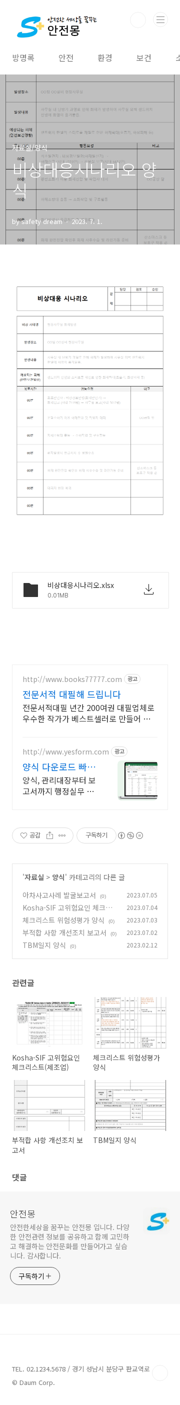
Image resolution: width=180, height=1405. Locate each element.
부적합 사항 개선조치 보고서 (64, 933)
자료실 (34, 877)
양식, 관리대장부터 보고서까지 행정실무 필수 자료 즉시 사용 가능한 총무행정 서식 (59, 785)
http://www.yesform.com (65, 752)
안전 (66, 58)
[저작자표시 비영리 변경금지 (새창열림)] (130, 836)
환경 (105, 58)
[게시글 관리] (62, 835)
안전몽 (23, 1214)
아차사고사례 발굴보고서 (59, 895)
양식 (58, 877)
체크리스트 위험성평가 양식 (63, 920)
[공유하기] (50, 835)
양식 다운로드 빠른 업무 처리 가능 (59, 766)
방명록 (23, 58)
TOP (160, 1373)
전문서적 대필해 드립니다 (71, 694)
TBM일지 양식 (44, 945)
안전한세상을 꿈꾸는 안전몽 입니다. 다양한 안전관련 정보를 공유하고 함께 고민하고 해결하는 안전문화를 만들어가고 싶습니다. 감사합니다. (70, 1241)
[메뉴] (160, 19)
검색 (138, 20)
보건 (144, 58)
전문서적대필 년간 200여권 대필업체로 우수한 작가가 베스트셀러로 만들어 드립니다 (88, 713)
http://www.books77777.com (72, 679)
